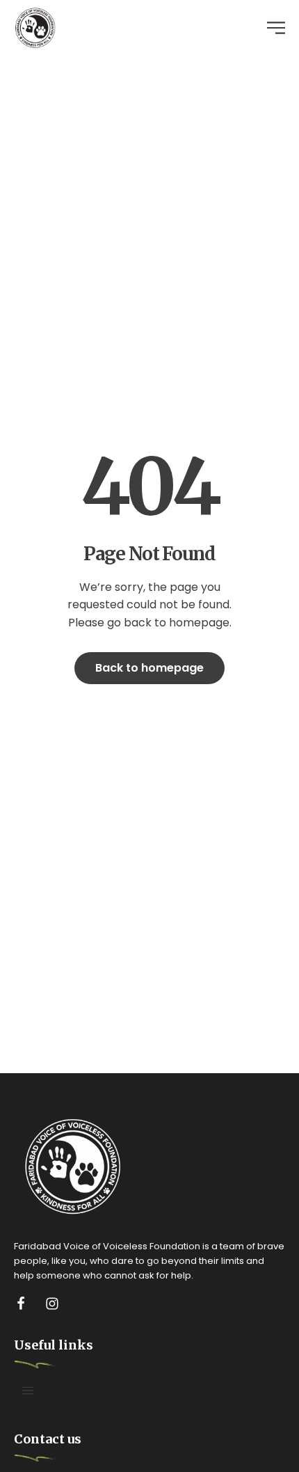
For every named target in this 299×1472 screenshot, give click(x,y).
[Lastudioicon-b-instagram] (52, 1304)
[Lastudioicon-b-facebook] (21, 1304)
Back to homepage (149, 668)
